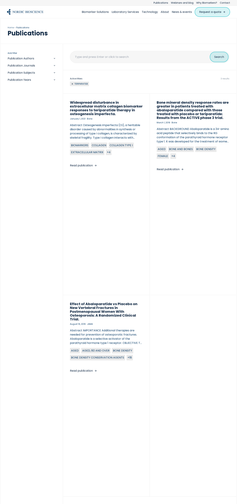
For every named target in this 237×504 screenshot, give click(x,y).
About (165, 12)
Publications (161, 3)
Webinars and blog (182, 3)
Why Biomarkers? (206, 3)
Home (11, 27)
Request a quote (210, 12)
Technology (150, 12)
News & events (182, 12)
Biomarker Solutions (95, 12)
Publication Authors (21, 58)
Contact (225, 3)
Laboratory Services (125, 12)
